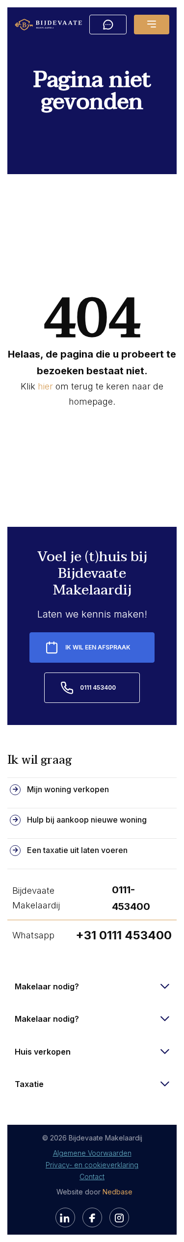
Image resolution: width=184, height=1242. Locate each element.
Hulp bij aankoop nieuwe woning (87, 820)
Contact (92, 1176)
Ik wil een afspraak (98, 647)
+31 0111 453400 (124, 935)
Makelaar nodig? (47, 986)
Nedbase (117, 1192)
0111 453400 (98, 687)
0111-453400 (131, 898)
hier (45, 386)
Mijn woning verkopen (68, 789)
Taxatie (29, 1084)
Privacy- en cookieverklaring (92, 1165)
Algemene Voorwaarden (92, 1153)
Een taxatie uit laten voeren (77, 850)
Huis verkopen (43, 1052)
